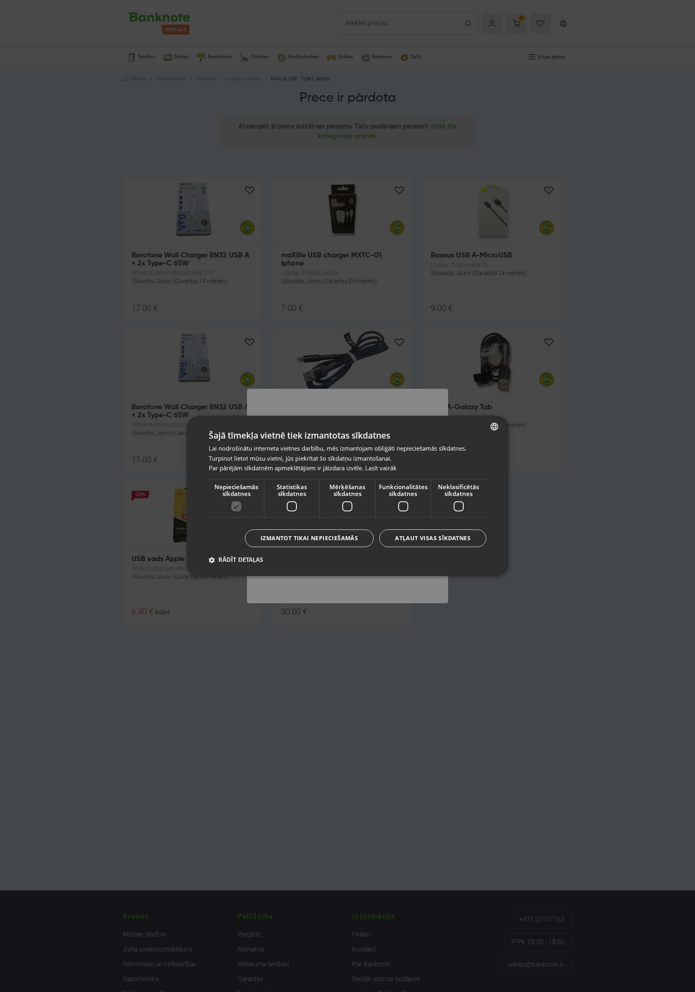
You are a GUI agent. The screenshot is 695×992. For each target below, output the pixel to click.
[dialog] (347, 496)
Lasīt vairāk (381, 468)
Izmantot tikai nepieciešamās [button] (309, 538)
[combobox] (494, 427)
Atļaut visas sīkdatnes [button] (433, 538)
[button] (236, 559)
